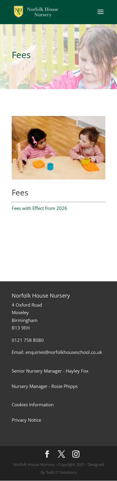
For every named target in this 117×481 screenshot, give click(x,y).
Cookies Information (33, 404)
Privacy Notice (26, 420)
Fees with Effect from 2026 (39, 208)
